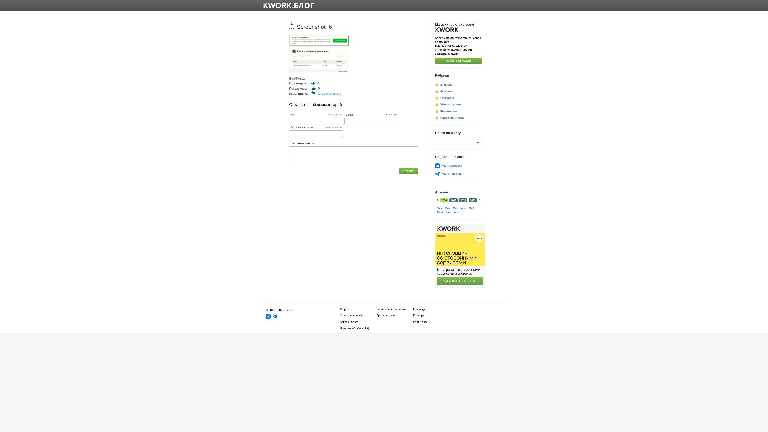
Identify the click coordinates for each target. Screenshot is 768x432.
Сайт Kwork (420, 321)
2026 (444, 200)
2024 (463, 200)
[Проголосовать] (314, 88)
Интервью (447, 91)
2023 (473, 200)
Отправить (408, 170)
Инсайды (446, 84)
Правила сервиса (386, 315)
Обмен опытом (450, 104)
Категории (419, 315)
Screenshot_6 (314, 27)
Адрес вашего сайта (302, 127)
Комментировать (329, 93)
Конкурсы (447, 97)
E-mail (349, 114)
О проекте (346, 309)
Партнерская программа (391, 309)
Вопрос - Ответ (349, 321)
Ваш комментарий (303, 143)
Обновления (448, 111)
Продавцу (419, 309)
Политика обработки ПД (354, 328)
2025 (453, 200)
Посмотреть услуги (458, 60)
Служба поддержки (351, 315)
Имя (293, 114)
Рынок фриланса (452, 117)
